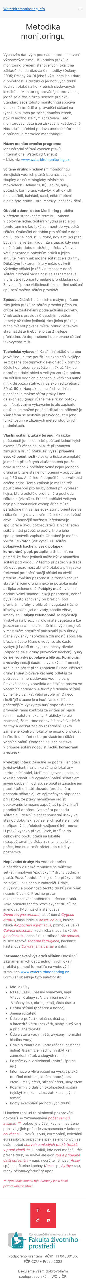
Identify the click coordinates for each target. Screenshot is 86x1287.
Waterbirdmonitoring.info (24, 9)
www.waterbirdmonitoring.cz (45, 159)
